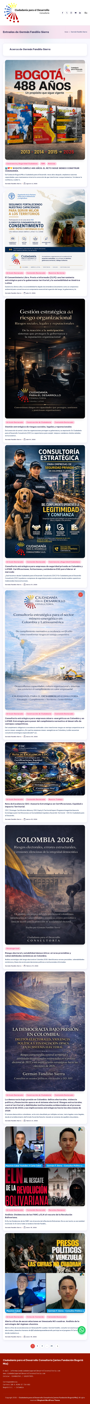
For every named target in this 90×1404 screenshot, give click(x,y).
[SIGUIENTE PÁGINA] (57, 1346)
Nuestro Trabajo (56, 799)
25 (52, 1346)
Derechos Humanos (57, 1210)
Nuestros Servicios (57, 273)
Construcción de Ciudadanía (39, 422)
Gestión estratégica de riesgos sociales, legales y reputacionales (38, 426)
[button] (57, 1346)
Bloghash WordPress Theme (48, 1400)
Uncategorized (12, 948)
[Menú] (85, 12)
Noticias (51, 164)
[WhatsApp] (82, 1330)
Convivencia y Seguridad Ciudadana (22, 164)
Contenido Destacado (36, 273)
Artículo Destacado (14, 273)
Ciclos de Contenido (35, 1317)
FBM (43, 164)
